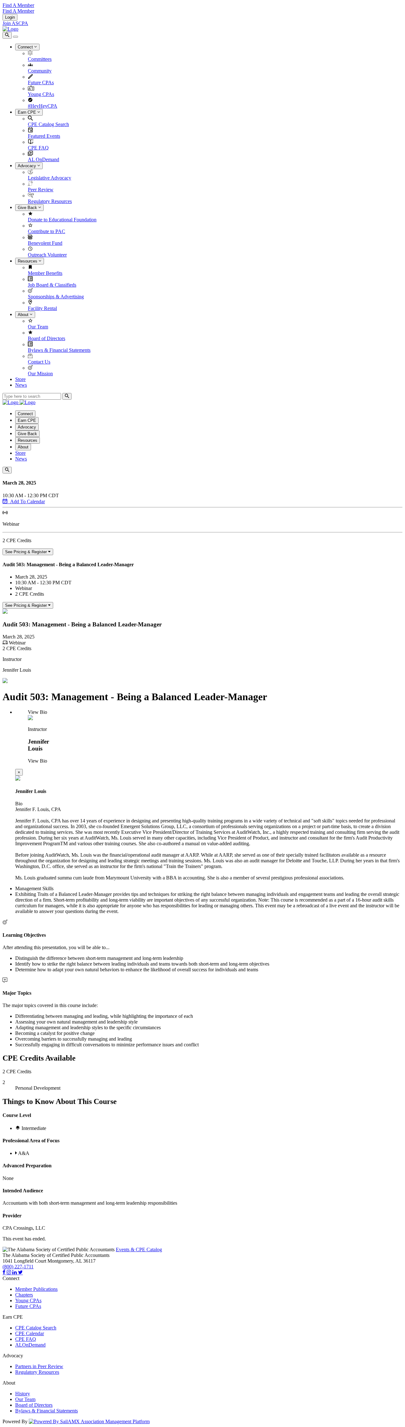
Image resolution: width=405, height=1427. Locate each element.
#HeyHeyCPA (42, 106)
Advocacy (27, 165)
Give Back (28, 207)
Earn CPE (27, 112)
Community (40, 70)
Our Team (38, 326)
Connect (26, 47)
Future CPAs (41, 82)
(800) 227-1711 (18, 1266)
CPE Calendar (29, 1333)
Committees (40, 59)
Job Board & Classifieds (52, 285)
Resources (28, 261)
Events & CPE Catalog (139, 1249)
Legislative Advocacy (49, 178)
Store (20, 379)
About (24, 314)
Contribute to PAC (46, 231)
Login (10, 17)
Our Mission (40, 373)
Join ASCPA (15, 23)
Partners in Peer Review (39, 1366)
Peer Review (40, 189)
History (22, 1393)
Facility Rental (42, 308)
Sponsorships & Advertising (56, 296)
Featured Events (44, 136)
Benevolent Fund (45, 243)
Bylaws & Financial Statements (59, 350)
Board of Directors (46, 338)
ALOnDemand (30, 1345)
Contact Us (39, 362)
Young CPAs (41, 94)
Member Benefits (45, 273)
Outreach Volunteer (47, 254)
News (21, 385)
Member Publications (36, 1289)
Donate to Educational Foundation (62, 219)
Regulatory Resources (50, 201)
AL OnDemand (43, 159)
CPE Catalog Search (48, 124)
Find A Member (18, 5)
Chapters (24, 1294)
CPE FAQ (38, 147)
